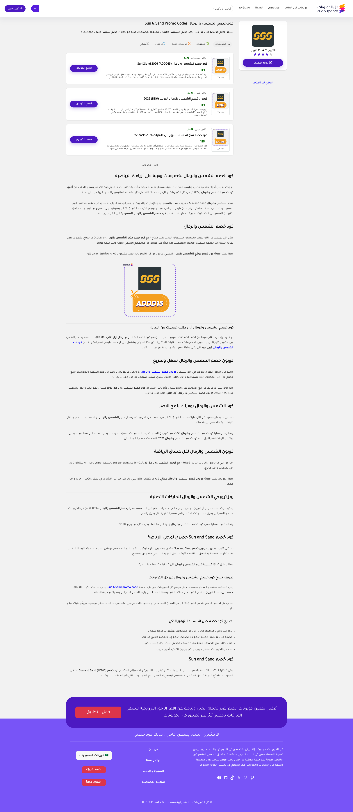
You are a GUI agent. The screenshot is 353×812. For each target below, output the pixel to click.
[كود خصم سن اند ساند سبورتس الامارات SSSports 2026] (220, 137)
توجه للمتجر (261, 63)
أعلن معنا (13, 9)
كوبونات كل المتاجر (295, 8)
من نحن (153, 749)
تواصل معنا (153, 760)
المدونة (259, 8)
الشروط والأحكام (153, 771)
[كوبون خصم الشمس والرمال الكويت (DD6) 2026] (220, 101)
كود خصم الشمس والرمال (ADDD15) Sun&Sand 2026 (172, 64)
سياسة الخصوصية (153, 782)
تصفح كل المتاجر (262, 83)
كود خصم (274, 8)
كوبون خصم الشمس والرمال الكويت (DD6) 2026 (175, 99)
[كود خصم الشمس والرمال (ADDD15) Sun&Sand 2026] (220, 66)
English (244, 8)
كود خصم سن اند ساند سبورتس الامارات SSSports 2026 (170, 135)
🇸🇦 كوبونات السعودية (93, 755)
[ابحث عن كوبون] (35, 8)
